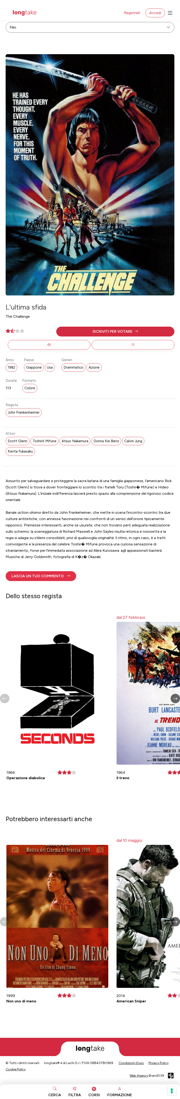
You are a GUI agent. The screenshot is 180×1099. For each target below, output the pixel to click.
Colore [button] (29, 388)
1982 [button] (11, 367)
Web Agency (139, 1076)
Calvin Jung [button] (133, 441)
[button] (115, 331)
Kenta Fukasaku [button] (20, 451)
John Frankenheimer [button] (24, 412)
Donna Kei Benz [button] (106, 441)
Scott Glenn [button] (17, 441)
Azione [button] (94, 367)
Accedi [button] (155, 13)
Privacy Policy (159, 1063)
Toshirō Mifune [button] (44, 441)
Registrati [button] (132, 13)
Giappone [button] (34, 367)
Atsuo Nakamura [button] (75, 441)
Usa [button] (50, 367)
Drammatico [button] (73, 367)
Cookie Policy (16, 1069)
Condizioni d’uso (131, 1063)
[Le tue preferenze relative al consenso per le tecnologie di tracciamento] (171, 1090)
